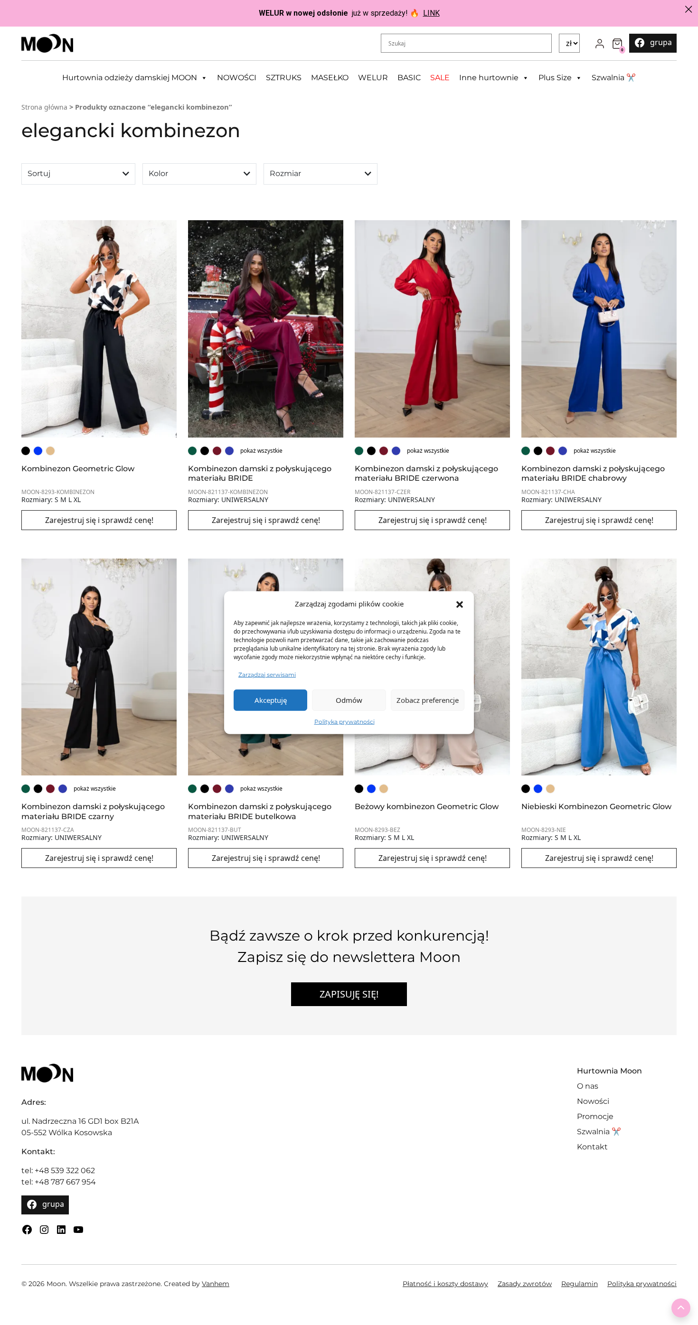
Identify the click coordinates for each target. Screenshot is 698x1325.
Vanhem (215, 1283)
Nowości (593, 1101)
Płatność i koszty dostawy (445, 1283)
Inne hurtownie (489, 77)
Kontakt (592, 1146)
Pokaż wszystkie (261, 451)
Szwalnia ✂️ (614, 77)
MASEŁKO (330, 77)
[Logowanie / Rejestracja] (599, 43)
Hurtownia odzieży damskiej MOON (129, 77)
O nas (587, 1086)
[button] (459, 603)
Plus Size (555, 77)
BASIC (409, 77)
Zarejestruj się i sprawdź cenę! (99, 520)
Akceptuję (271, 700)
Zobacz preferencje (427, 700)
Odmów (349, 700)
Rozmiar (285, 173)
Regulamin (579, 1283)
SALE (440, 77)
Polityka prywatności (344, 721)
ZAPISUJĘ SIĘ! (349, 994)
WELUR (373, 77)
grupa (661, 42)
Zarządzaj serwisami (267, 674)
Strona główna (44, 107)
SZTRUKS (284, 77)
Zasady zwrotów (525, 1283)
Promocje (595, 1116)
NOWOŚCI (236, 77)
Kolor (158, 173)
